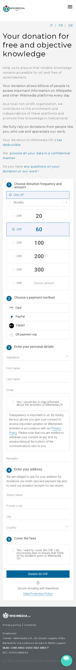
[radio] (37, 307)
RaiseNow (52, 588)
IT (51, 25)
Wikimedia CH (27, 661)
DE (70, 25)
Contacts (30, 624)
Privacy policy (12, 624)
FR (61, 25)
